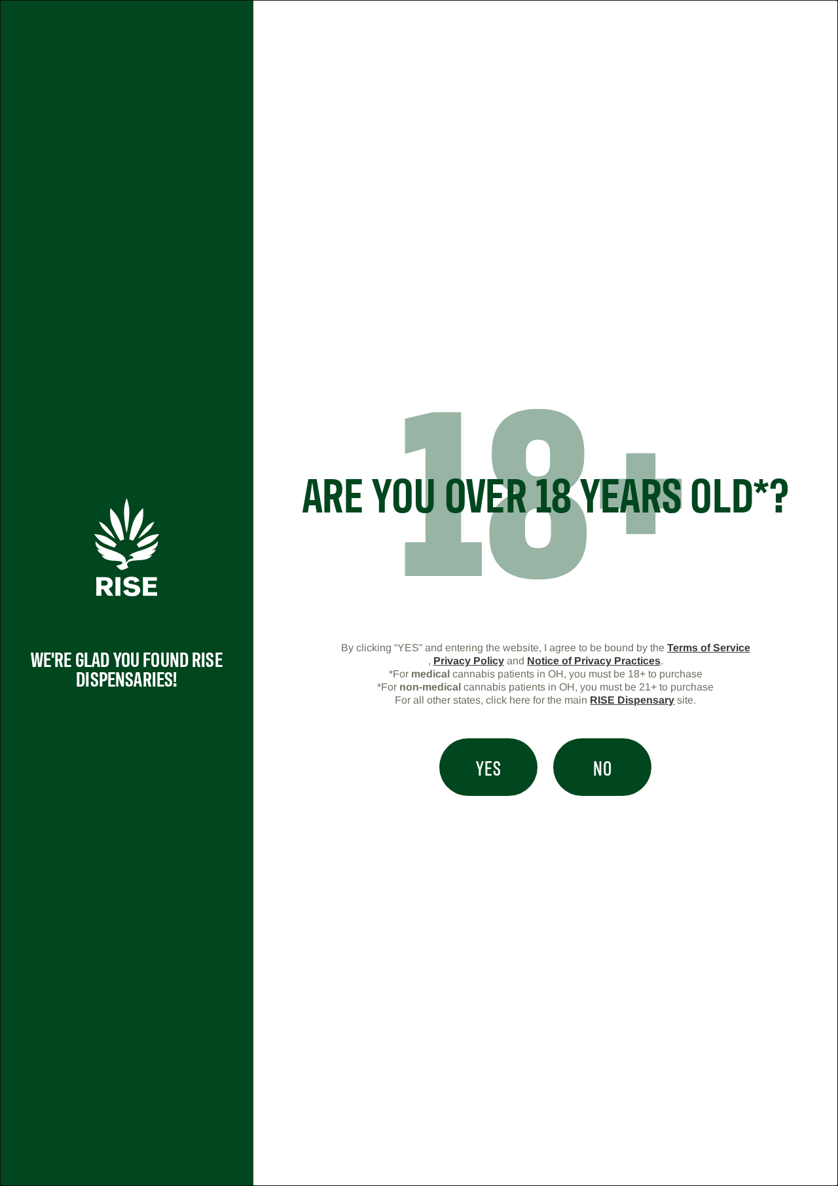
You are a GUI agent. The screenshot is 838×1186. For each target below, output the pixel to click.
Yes (488, 767)
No (602, 767)
